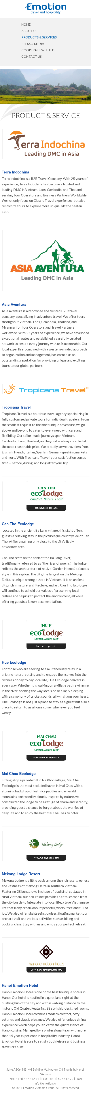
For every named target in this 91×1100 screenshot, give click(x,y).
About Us (29, 31)
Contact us (31, 56)
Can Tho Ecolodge (18, 523)
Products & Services (39, 37)
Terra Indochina (15, 172)
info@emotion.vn (46, 1083)
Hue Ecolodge (14, 662)
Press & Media (32, 44)
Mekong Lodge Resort (21, 873)
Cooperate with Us (38, 50)
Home (26, 24)
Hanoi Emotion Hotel (20, 985)
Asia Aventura (14, 304)
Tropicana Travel (16, 407)
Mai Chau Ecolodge (19, 773)
